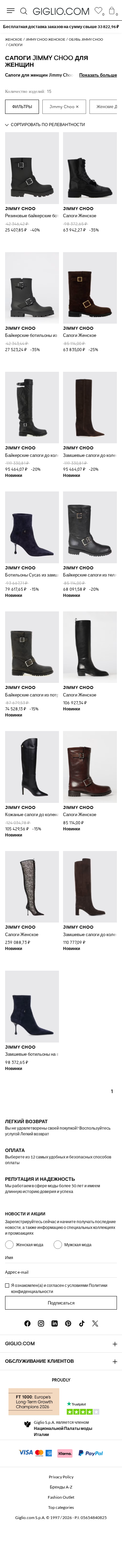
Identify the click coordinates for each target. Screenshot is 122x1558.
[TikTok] (81, 1323)
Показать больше (98, 75)
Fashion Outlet (61, 1497)
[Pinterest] (68, 1323)
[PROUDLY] (33, 1401)
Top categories (61, 1507)
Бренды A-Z (61, 1487)
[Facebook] (27, 1323)
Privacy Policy (61, 1476)
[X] (95, 1323)
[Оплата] (61, 1452)
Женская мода (29, 1244)
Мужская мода (78, 1244)
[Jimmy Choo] (64, 107)
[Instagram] (41, 1323)
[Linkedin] (54, 1323)
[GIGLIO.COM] (61, 11)
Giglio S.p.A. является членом (63, 1428)
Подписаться (61, 1303)
